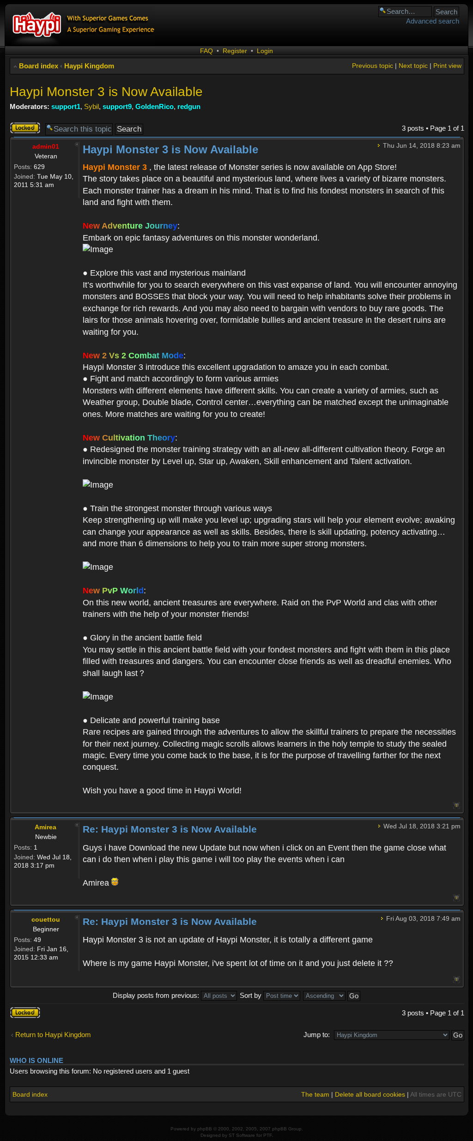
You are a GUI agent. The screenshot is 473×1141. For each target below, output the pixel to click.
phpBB (204, 1128)
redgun (188, 106)
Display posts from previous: (157, 995)
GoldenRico (154, 106)
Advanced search (432, 21)
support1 (65, 106)
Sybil (91, 106)
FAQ (206, 50)
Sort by (251, 995)
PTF (267, 1135)
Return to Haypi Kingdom (53, 1034)
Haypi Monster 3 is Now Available (106, 92)
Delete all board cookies (370, 1094)
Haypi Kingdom (89, 66)
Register (235, 50)
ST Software (242, 1135)
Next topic (413, 65)
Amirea (45, 827)
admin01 (45, 146)
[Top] (457, 805)
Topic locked (20, 128)
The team (315, 1094)
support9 (117, 106)
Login (265, 50)
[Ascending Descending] (332, 995)
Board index (38, 66)
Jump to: (316, 1034)
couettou (45, 919)
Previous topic (372, 65)
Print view (447, 65)
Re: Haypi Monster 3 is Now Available (170, 829)
